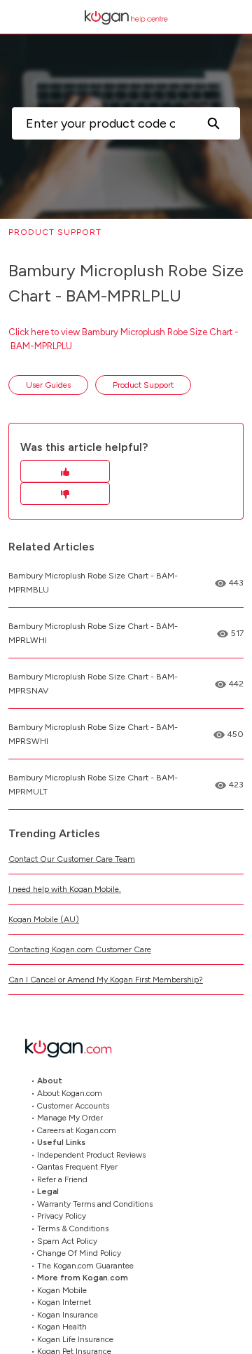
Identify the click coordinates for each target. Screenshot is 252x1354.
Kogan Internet (64, 1302)
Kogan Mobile (62, 1290)
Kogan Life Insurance (75, 1339)
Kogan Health (62, 1327)
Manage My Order (70, 1118)
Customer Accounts (73, 1106)
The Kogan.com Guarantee (85, 1266)
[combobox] (99, 123)
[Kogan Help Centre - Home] (126, 17)
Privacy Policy (61, 1216)
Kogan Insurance (67, 1315)
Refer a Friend (62, 1179)
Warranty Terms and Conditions (95, 1204)
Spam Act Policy (67, 1241)
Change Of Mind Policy (79, 1253)
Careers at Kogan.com (76, 1130)
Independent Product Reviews (91, 1155)
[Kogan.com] (76, 1047)
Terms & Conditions (72, 1228)
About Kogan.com (69, 1093)
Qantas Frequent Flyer (77, 1167)
